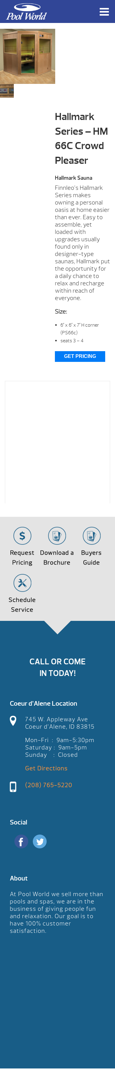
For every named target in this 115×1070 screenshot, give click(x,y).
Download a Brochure (57, 557)
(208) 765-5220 (48, 785)
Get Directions (46, 768)
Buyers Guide (91, 557)
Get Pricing (80, 356)
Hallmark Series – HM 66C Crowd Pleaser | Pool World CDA (26, 11)
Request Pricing (22, 557)
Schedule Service (22, 605)
